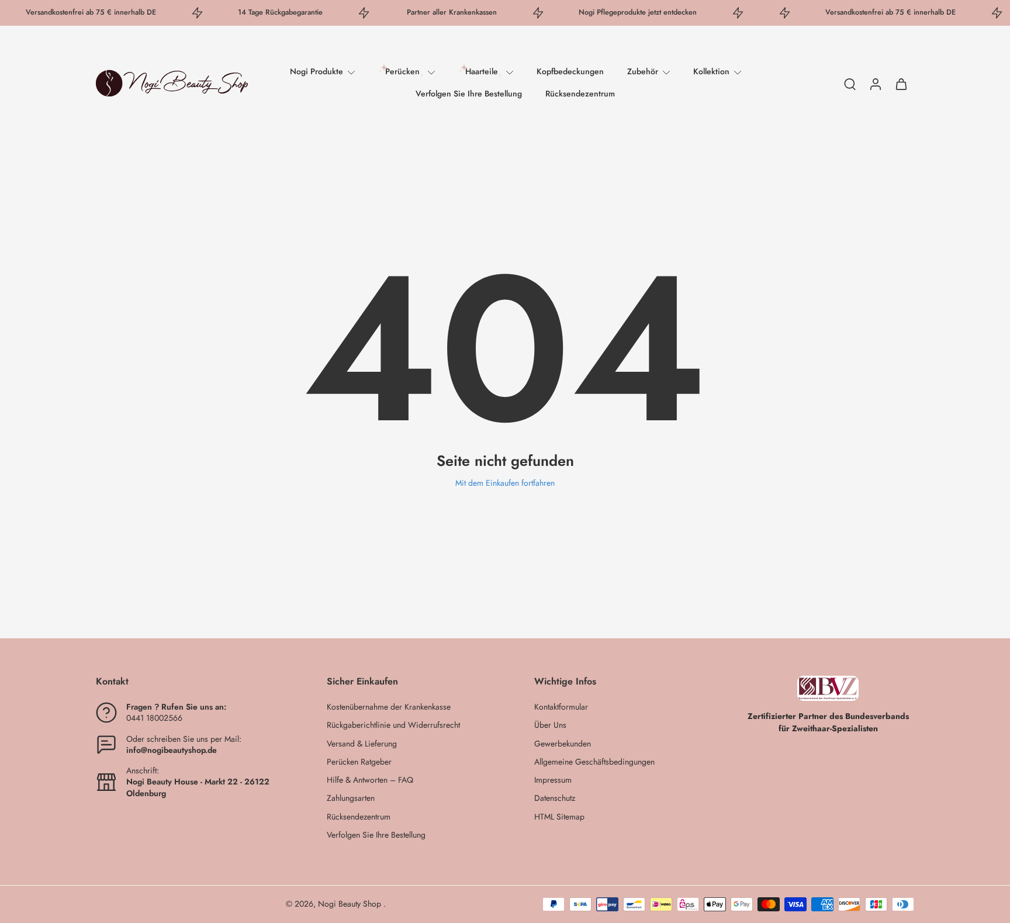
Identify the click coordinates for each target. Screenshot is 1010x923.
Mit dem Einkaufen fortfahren (505, 483)
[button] (194, 681)
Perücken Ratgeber (359, 762)
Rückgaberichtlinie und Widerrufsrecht (393, 725)
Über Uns (550, 725)
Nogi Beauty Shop (350, 904)
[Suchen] (850, 83)
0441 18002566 (154, 718)
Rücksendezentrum (580, 93)
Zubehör (642, 71)
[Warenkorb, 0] (901, 83)
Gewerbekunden (562, 743)
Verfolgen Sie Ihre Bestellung (469, 93)
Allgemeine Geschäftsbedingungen (594, 762)
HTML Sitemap (559, 816)
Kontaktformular (561, 707)
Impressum (553, 780)
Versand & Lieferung (362, 743)
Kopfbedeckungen (570, 71)
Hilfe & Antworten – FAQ (370, 780)
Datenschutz (554, 798)
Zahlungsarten (351, 798)
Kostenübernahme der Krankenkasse (389, 707)
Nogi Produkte (316, 71)
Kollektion (711, 71)
